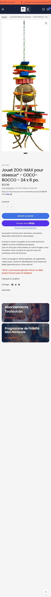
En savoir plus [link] (11, 317)
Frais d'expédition (8, 188)
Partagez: (6, 284)
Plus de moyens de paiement (25, 228)
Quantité (5, 202)
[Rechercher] (44, 9)
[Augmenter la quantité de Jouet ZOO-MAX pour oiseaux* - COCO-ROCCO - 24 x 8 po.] (12, 206)
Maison (4, 17)
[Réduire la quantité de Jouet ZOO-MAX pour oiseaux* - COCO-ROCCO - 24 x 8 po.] (4, 206)
